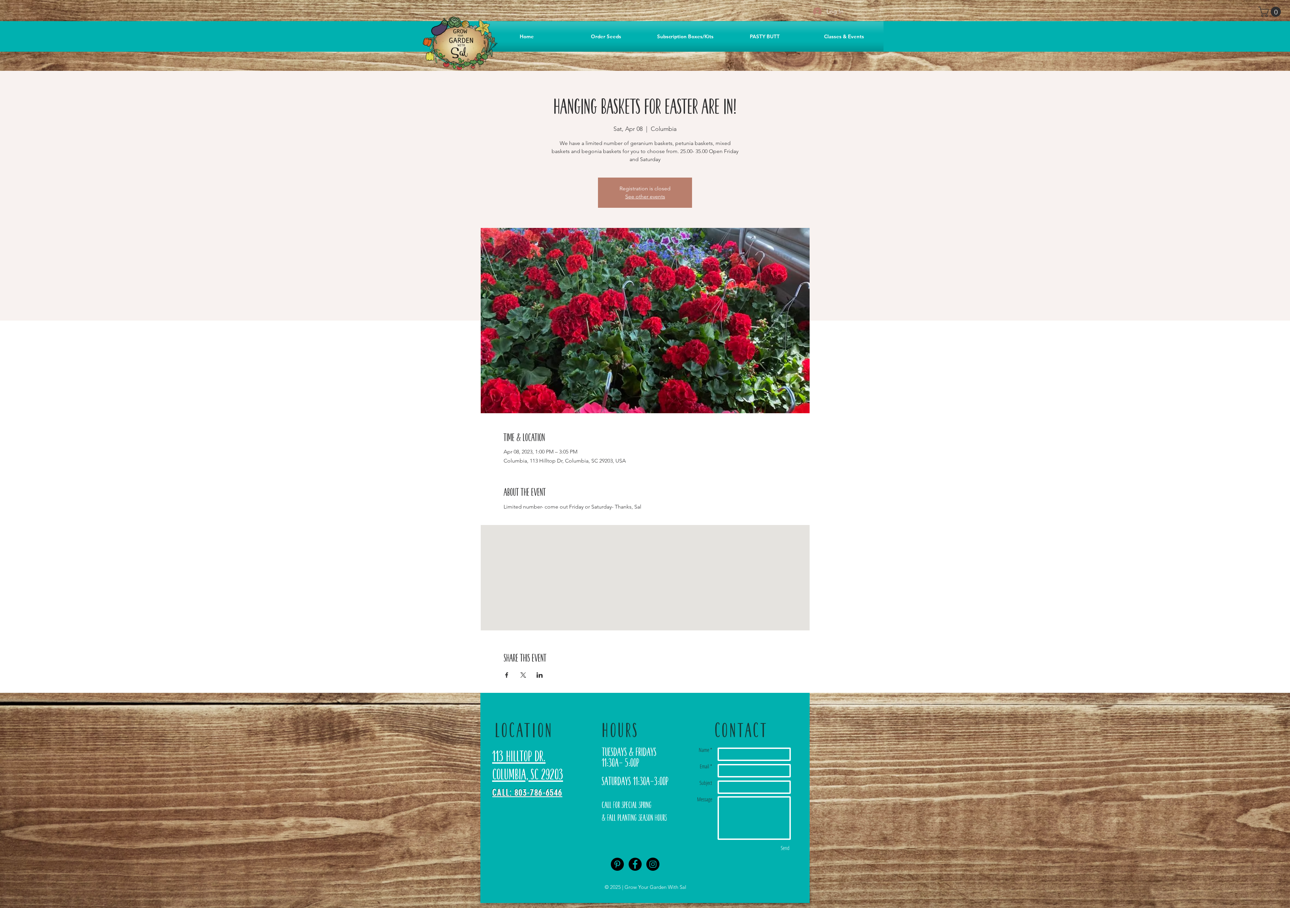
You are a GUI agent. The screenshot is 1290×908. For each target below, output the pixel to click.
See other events (645, 196)
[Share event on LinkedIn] (539, 675)
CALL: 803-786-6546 (527, 792)
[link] (1270, 12)
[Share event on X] (523, 675)
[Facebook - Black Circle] (635, 864)
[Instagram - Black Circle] (652, 864)
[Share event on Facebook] (507, 675)
